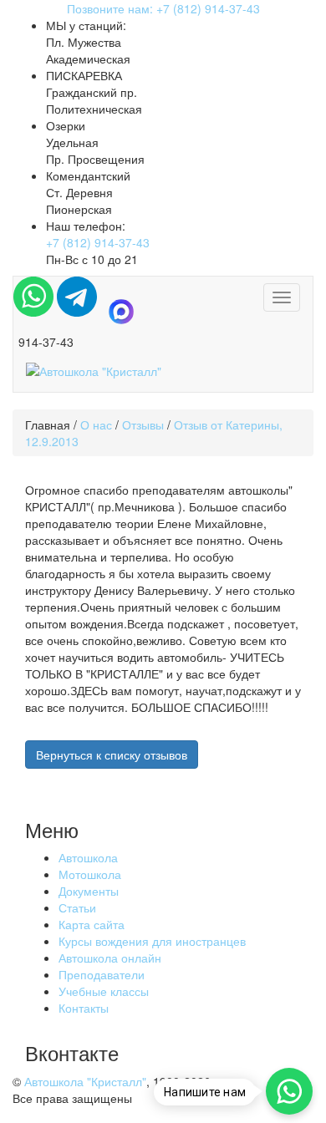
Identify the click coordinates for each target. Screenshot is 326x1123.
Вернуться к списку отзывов (111, 754)
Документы (89, 890)
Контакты (84, 1007)
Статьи (77, 907)
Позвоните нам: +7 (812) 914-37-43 (163, 8)
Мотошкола (90, 874)
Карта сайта (92, 924)
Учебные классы (104, 991)
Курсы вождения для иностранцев (152, 940)
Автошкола (88, 857)
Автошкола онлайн (110, 957)
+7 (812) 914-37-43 (98, 242)
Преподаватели (102, 974)
